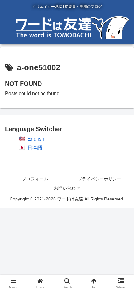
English (35, 138)
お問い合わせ (67, 187)
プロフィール (35, 178)
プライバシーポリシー (99, 178)
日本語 (34, 147)
